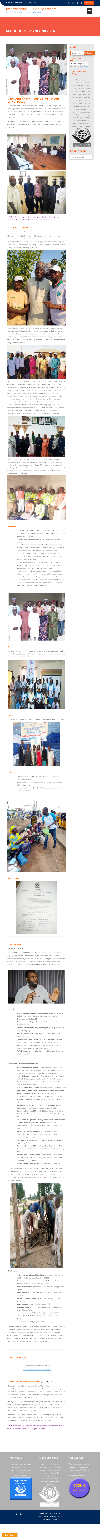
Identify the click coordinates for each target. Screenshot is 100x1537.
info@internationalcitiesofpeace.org (22, 2)
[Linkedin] (73, 3)
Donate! (89, 3)
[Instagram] (77, 3)
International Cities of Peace (31, 9)
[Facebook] (68, 3)
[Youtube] (82, 3)
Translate (85, 66)
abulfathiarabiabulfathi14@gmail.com (37, 1370)
